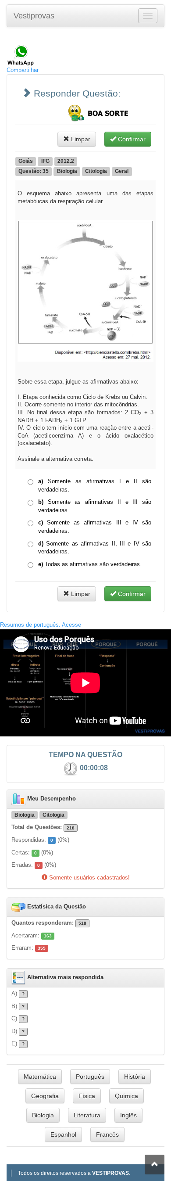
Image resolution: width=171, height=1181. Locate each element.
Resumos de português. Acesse (40, 624)
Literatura (87, 1115)
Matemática (40, 1076)
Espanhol (63, 1134)
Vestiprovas (34, 15)
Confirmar (131, 139)
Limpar (79, 139)
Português (90, 1076)
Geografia (45, 1095)
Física (86, 1095)
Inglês (128, 1115)
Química (126, 1095)
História (134, 1076)
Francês (107, 1134)
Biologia (43, 1115)
